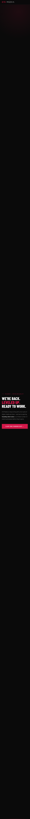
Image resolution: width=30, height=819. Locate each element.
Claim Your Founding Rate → (15, 426)
